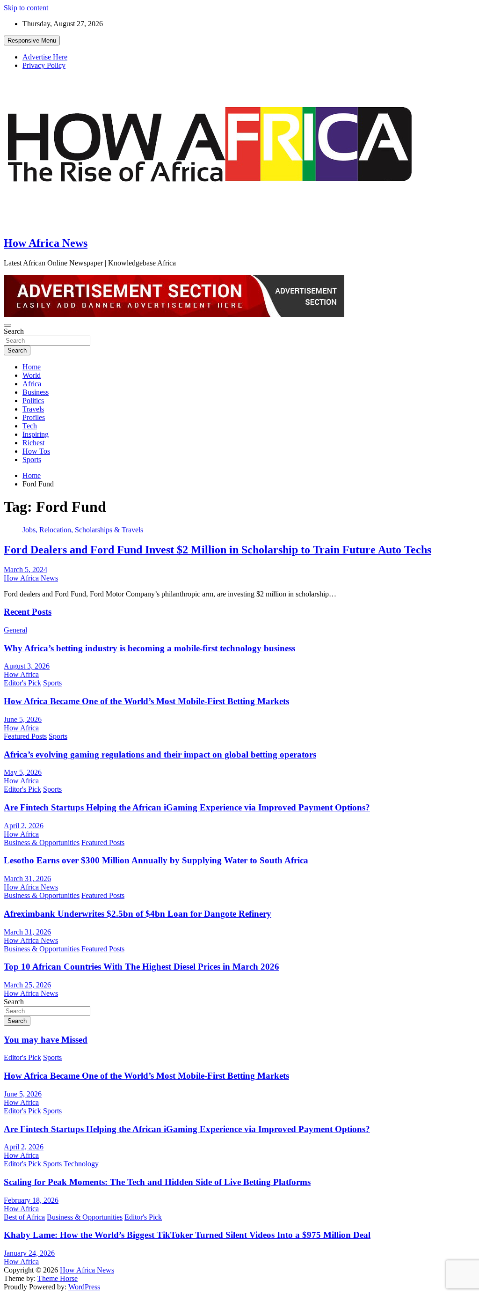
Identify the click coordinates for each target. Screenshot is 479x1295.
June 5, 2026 (23, 719)
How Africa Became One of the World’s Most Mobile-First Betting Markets (146, 701)
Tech (29, 426)
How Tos (36, 451)
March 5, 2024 (25, 570)
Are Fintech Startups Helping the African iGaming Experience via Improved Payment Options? (187, 807)
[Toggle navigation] (7, 325)
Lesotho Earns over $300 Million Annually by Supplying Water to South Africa (156, 860)
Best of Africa (24, 1217)
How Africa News (45, 243)
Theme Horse (57, 1278)
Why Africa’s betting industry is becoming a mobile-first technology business (149, 648)
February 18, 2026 (31, 1200)
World (31, 375)
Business (35, 392)
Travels (33, 409)
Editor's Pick (22, 683)
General (15, 630)
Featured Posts (25, 736)
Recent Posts (27, 612)
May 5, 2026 (23, 772)
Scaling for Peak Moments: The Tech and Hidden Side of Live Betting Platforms (157, 1182)
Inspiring (35, 434)
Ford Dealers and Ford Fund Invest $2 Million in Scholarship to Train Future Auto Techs (217, 550)
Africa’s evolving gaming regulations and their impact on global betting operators (160, 754)
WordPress (84, 1287)
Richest (33, 443)
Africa (31, 384)
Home (31, 367)
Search (14, 331)
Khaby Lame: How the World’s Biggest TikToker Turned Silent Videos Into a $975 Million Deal (187, 1235)
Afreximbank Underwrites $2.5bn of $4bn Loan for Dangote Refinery (137, 914)
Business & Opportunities (42, 842)
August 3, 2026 (27, 666)
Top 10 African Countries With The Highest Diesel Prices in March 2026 (141, 966)
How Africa (21, 674)
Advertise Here (44, 57)
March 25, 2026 (27, 985)
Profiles (33, 417)
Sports (31, 460)
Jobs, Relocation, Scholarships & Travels (82, 530)
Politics (33, 401)
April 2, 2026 (24, 826)
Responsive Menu (31, 40)
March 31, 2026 (27, 879)
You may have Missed (45, 1040)
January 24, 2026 (29, 1253)
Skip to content (26, 8)
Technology (81, 1164)
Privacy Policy (43, 65)
